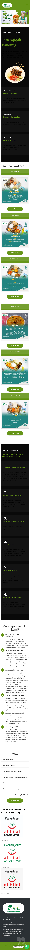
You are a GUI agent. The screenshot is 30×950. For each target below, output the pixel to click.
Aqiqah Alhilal (6, 935)
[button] (27, 947)
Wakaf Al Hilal (5, 894)
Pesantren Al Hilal (6, 867)
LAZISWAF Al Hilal (5, 841)
